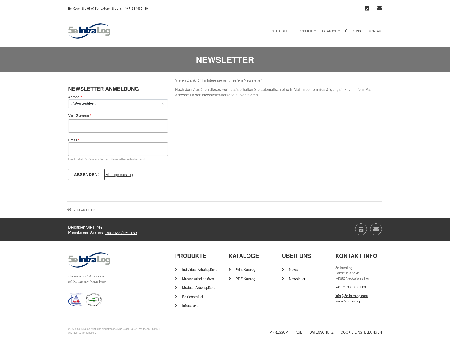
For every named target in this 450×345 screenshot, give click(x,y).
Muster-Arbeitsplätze (198, 278)
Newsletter (297, 278)
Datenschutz (322, 332)
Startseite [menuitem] (281, 31)
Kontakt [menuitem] (376, 31)
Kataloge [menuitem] (331, 32)
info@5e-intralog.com (351, 295)
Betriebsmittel (192, 296)
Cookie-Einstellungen (361, 332)
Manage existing (119, 174)
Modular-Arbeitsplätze (198, 287)
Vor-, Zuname (78, 115)
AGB (299, 332)
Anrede (73, 96)
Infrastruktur (191, 305)
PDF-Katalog (245, 278)
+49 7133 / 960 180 (135, 8)
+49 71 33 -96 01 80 (350, 286)
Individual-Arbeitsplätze (200, 269)
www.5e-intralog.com (351, 300)
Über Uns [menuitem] (354, 32)
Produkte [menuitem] (306, 32)
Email (72, 139)
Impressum (278, 332)
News (293, 269)
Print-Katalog (245, 269)
